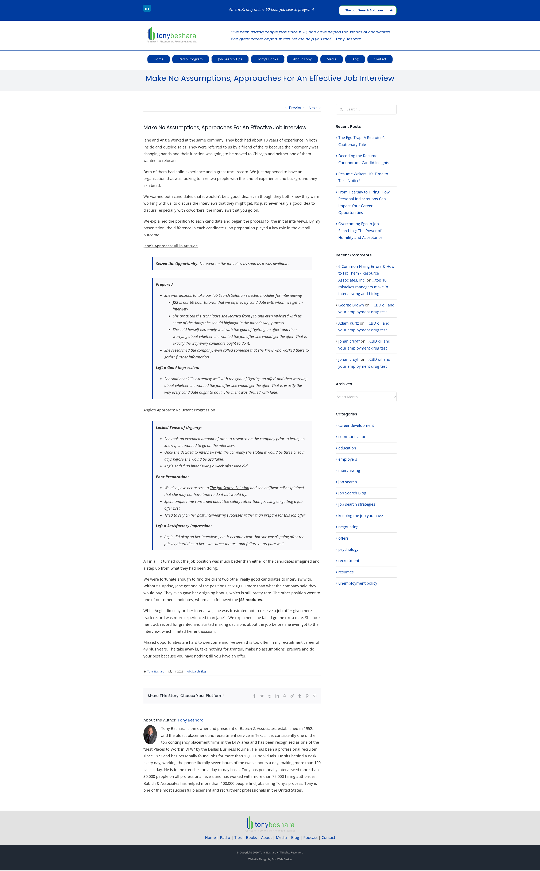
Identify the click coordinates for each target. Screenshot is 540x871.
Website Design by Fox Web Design (270, 859)
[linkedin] (147, 8)
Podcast (310, 837)
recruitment (348, 560)
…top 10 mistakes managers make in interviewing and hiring (363, 287)
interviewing (349, 470)
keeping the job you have (360, 515)
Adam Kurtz (348, 323)
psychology (348, 549)
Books (251, 837)
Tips (238, 837)
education (347, 447)
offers (343, 538)
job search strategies (356, 504)
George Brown (351, 305)
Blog (295, 837)
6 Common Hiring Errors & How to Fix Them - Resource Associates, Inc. (366, 273)
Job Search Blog (196, 671)
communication (352, 436)
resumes (346, 571)
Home (210, 837)
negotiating (348, 526)
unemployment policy (357, 583)
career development (356, 425)
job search (347, 481)
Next (313, 107)
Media (281, 837)
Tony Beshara (155, 671)
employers (347, 459)
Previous (296, 107)
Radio (225, 837)
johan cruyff (349, 341)
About (266, 837)
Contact (328, 837)
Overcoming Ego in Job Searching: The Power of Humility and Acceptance (360, 230)
